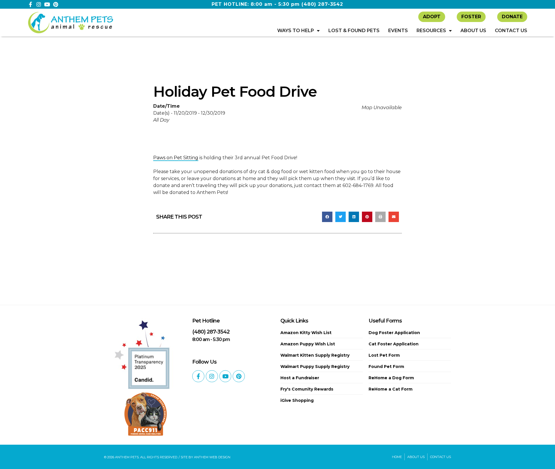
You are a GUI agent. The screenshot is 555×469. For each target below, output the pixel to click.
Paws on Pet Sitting (175, 157)
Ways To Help (295, 30)
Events (398, 30)
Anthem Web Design (212, 457)
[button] (327, 217)
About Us (473, 30)
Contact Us (511, 30)
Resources (431, 30)
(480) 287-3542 (322, 4)
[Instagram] (38, 4)
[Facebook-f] (30, 4)
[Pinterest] (55, 4)
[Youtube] (47, 4)
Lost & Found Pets (354, 30)
